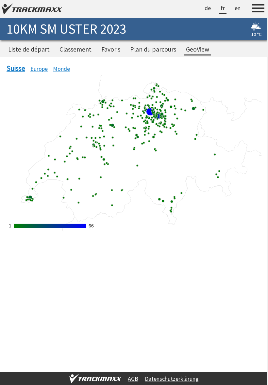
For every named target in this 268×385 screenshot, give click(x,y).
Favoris (110, 49)
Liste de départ (29, 49)
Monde (61, 68)
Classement (75, 49)
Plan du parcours (153, 49)
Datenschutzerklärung (169, 378)
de (203, 8)
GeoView (197, 49)
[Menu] (253, 9)
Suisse (16, 68)
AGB (130, 378)
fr (218, 8)
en (233, 8)
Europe (39, 68)
